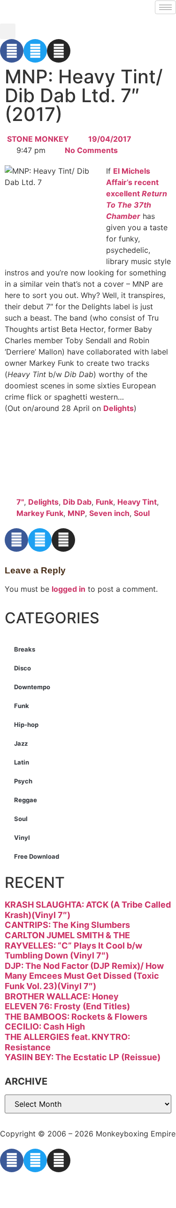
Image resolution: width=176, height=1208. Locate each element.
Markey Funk (39, 513)
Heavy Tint (137, 502)
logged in (68, 589)
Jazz (21, 743)
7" (20, 502)
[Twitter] (35, 51)
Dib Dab (77, 502)
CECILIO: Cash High (45, 1026)
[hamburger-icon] (165, 7)
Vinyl (22, 837)
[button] (7, 31)
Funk (104, 502)
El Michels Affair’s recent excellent (136, 193)
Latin (21, 762)
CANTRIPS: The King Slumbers (67, 925)
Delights (118, 408)
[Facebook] (11, 51)
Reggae (25, 800)
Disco (22, 668)
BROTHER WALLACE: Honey (62, 996)
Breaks (24, 649)
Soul (142, 513)
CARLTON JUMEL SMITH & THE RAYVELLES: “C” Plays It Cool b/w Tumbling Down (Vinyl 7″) (73, 945)
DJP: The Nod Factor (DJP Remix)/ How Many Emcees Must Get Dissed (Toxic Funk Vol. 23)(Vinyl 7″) (84, 976)
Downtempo (32, 687)
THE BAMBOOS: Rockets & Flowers (76, 1017)
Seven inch (109, 513)
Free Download (36, 856)
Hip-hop (26, 724)
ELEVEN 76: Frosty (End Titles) (67, 1006)
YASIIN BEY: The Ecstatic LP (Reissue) (83, 1057)
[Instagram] (58, 51)
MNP (76, 513)
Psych (23, 781)
